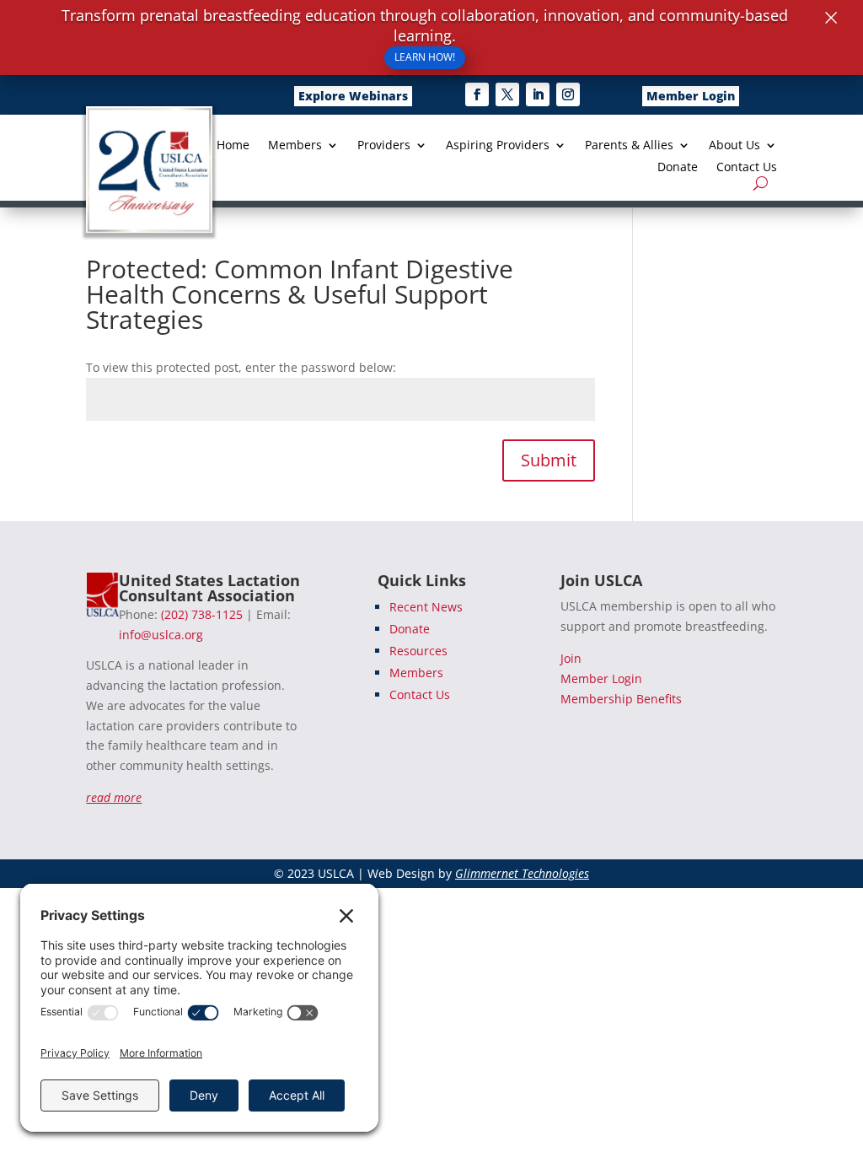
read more (114, 797)
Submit (548, 460)
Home (233, 146)
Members (295, 146)
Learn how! (424, 57)
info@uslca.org (161, 635)
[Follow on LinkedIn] (537, 94)
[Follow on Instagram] (568, 94)
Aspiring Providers (497, 146)
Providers (383, 146)
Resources (418, 651)
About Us (734, 146)
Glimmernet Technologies (522, 873)
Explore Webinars (353, 96)
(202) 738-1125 (202, 614)
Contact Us (746, 168)
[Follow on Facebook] (477, 94)
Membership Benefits (621, 699)
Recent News (426, 607)
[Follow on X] (507, 94)
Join (571, 658)
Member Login (690, 96)
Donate (677, 168)
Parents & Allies (629, 146)
